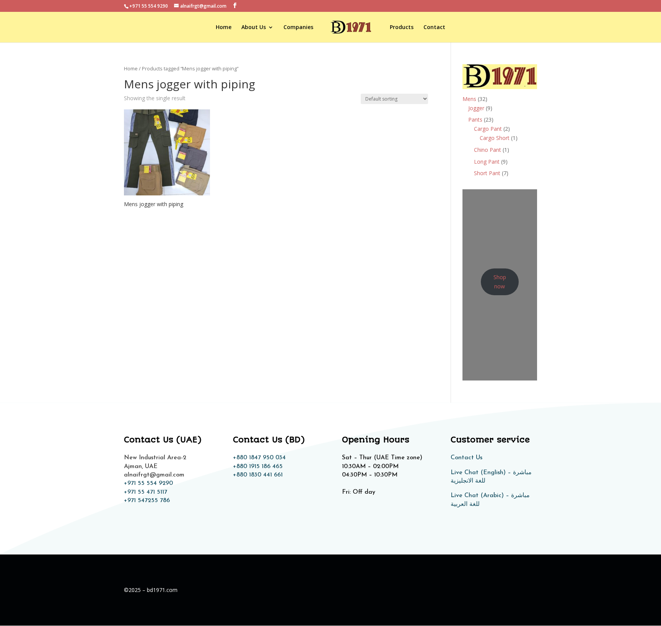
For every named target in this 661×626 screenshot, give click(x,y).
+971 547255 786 (147, 501)
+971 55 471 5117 (145, 492)
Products (402, 27)
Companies (298, 27)
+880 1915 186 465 (258, 466)
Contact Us (466, 458)
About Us (253, 27)
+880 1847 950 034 (259, 458)
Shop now (499, 281)
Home (223, 27)
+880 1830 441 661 (258, 475)
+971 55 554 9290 (148, 483)
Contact (434, 27)
